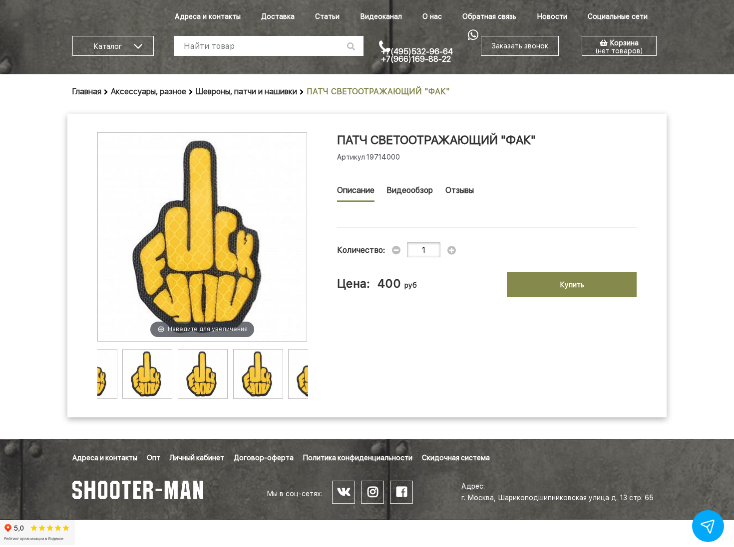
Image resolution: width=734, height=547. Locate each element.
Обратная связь (489, 16)
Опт (153, 458)
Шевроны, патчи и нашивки (246, 91)
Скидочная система (456, 458)
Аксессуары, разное (148, 91)
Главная (86, 91)
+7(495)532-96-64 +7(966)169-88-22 (417, 55)
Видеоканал (381, 16)
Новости (552, 16)
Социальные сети (618, 16)
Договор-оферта (264, 458)
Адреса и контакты (208, 16)
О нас (432, 16)
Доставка (278, 16)
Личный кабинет (197, 458)
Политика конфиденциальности (357, 458)
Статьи (327, 16)
